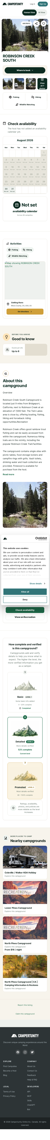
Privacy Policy (9, 1096)
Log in (32, 4)
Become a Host (9, 1071)
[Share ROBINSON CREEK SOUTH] (36, 24)
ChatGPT (31, 1105)
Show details (36, 583)
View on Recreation (25, 617)
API (28, 1091)
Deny (25, 599)
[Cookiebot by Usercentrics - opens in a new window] (35, 538)
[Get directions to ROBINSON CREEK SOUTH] (25, 280)
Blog (5, 1075)
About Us (31, 1066)
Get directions (23, 312)
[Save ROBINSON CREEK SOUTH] (44, 24)
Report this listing (25, 1005)
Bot (28, 1109)
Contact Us (32, 1071)
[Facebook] (17, 1052)
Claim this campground (25, 1014)
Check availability (25, 610)
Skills (29, 1100)
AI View (41, 12)
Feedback (31, 1075)
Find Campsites (10, 1066)
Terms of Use (9, 1091)
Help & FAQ (32, 1079)
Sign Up (43, 4)
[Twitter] (32, 1052)
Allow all (25, 591)
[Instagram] (25, 1052)
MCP (29, 1096)
